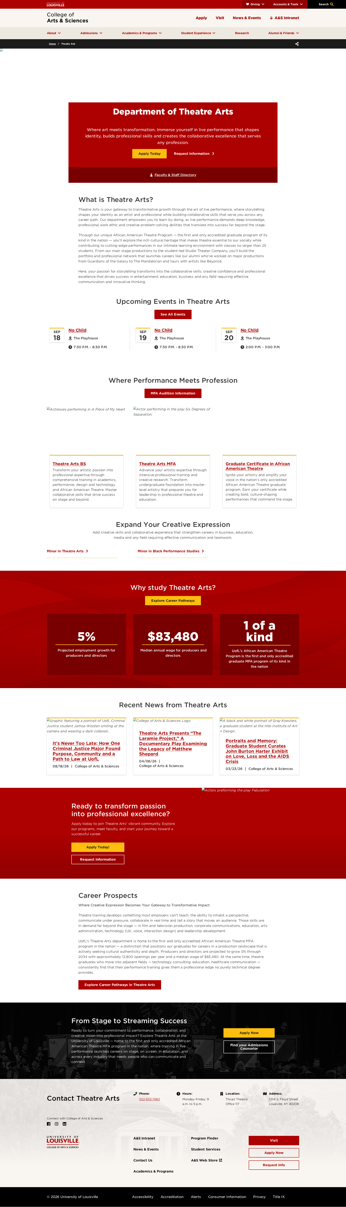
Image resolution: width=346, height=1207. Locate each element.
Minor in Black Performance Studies (169, 551)
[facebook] (48, 1124)
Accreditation (172, 1197)
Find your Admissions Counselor (249, 1047)
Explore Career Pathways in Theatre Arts (120, 985)
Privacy (259, 1197)
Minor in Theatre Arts (66, 551)
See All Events (173, 314)
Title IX (279, 1197)
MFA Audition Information (173, 393)
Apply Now (249, 1033)
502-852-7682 (149, 1099)
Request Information (192, 154)
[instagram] (56, 1124)
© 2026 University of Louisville (72, 1197)
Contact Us (142, 1160)
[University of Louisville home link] (56, 4)
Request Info (274, 1165)
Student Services (205, 1149)
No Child (77, 330)
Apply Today (149, 154)
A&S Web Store (204, 1160)
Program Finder (204, 1138)
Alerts (196, 1197)
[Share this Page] (296, 44)
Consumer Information (227, 1197)
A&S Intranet (144, 1138)
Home (52, 43)
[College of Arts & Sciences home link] (63, 1142)
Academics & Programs (153, 1171)
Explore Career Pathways (173, 601)
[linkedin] (64, 1124)
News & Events (146, 1149)
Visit (274, 1140)
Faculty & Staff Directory (175, 175)
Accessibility (142, 1197)
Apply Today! (97, 847)
